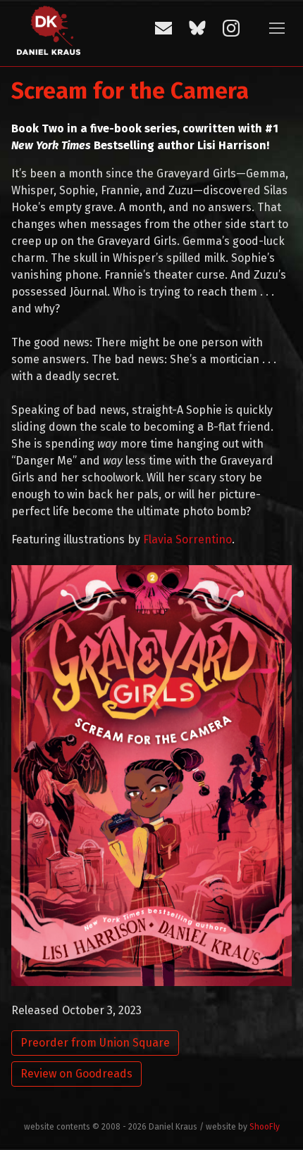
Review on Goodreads (76, 1073)
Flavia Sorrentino (187, 539)
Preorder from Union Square (95, 1042)
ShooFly (264, 1127)
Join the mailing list (163, 28)
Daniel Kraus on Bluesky (197, 28)
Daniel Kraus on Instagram (231, 28)
